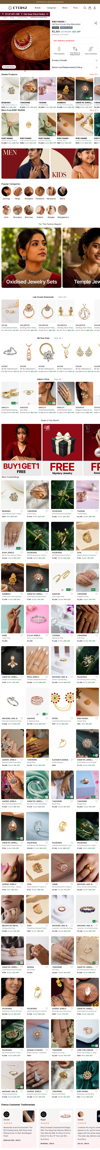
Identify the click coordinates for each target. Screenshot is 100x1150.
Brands (37, 8)
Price (75, 8)
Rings (12, 17)
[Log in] (94, 7)
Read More (45, 1139)
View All (93, 74)
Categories (51, 8)
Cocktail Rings (22, 17)
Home (5, 17)
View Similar (10, 67)
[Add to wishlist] (10, 1145)
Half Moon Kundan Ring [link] (38, 17)
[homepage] (17, 8)
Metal (64, 8)
